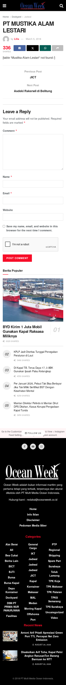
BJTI (11, 572)
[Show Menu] (4, 5)
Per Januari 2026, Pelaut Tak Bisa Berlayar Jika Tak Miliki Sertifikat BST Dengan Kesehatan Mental (37, 387)
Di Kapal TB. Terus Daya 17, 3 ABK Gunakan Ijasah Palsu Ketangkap (33, 369)
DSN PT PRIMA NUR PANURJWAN (11, 606)
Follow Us (34, 432)
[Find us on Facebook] (24, 446)
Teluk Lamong (54, 573)
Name (7, 176)
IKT (33, 553)
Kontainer (33, 586)
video (54, 618)
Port (33, 619)
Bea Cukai (11, 555)
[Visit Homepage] (33, 5)
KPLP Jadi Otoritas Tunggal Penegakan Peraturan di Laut (36, 353)
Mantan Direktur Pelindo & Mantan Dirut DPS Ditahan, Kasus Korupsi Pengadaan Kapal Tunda (36, 406)
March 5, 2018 (33, 39)
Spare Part (54, 561)
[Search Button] (61, 5)
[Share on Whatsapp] (45, 48)
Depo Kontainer (12, 590)
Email (7, 193)
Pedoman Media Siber (33, 525)
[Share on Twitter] (33, 48)
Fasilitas (11, 616)
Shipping (54, 555)
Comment (10, 130)
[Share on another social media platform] (57, 48)
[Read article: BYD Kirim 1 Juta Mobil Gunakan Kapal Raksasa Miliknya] (33, 300)
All (11, 550)
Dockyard (16, 16)
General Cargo (33, 546)
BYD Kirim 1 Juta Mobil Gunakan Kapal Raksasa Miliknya (23, 331)
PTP (54, 544)
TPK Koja (54, 581)
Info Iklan (33, 514)
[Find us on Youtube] (33, 446)
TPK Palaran (54, 592)
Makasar (33, 592)
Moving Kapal (33, 608)
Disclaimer (33, 520)
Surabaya (54, 566)
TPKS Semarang (54, 599)
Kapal (33, 581)
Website (8, 210)
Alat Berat (12, 544)
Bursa (11, 577)
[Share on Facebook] (20, 48)
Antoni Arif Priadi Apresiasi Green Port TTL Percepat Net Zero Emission (42, 636)
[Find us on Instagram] (41, 446)
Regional (54, 550)
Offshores (33, 614)
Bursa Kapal (11, 583)
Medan (33, 603)
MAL (33, 597)
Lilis (16, 39)
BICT (12, 566)
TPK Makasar (54, 586)
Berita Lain (11, 561)
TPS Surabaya (54, 607)
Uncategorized (54, 612)
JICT (33, 575)
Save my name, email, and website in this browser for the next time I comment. (32, 228)
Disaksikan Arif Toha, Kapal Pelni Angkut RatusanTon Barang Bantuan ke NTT (42, 655)
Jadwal (27, 16)
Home (6, 16)
